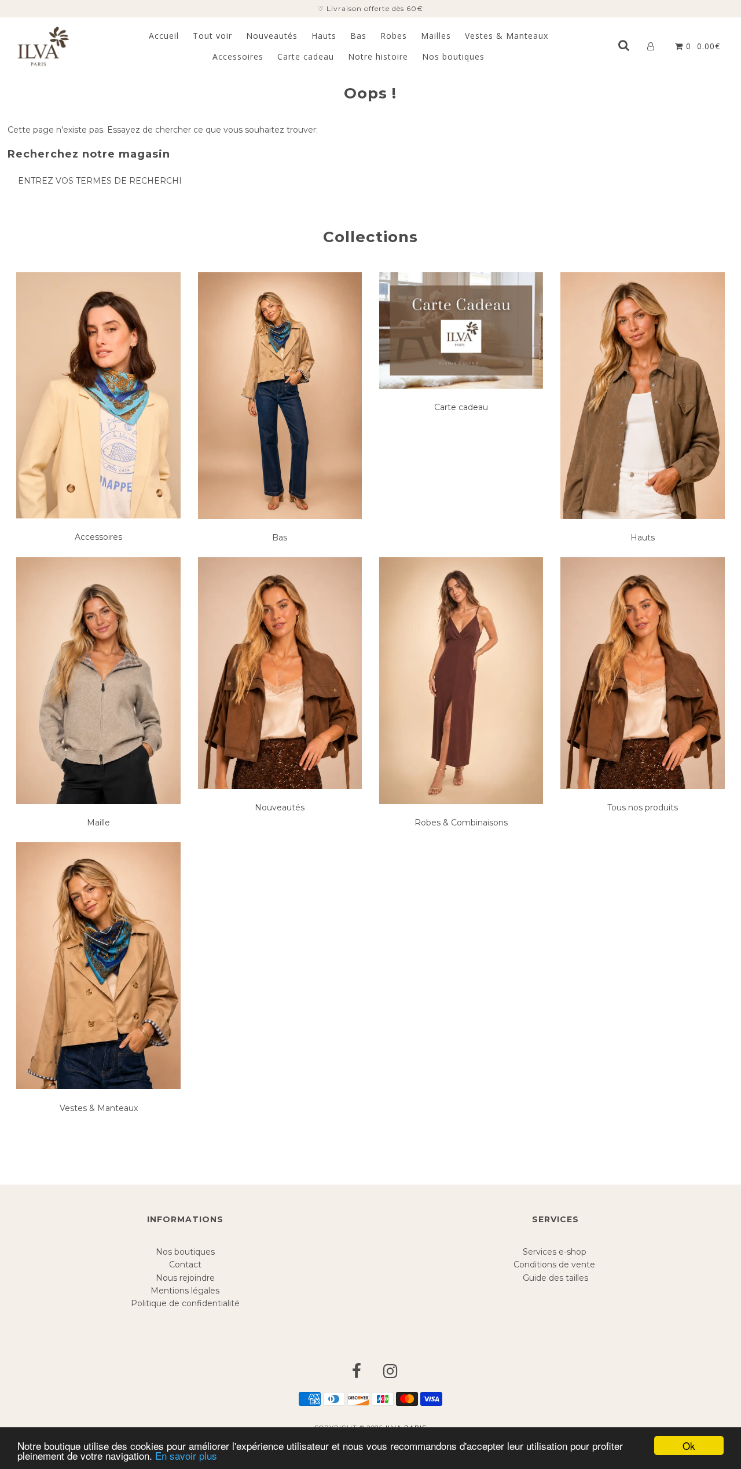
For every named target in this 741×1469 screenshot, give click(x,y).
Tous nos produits (642, 807)
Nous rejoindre (185, 1278)
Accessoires (237, 56)
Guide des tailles (555, 1278)
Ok (689, 1445)
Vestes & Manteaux (506, 35)
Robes (393, 35)
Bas (358, 35)
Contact (185, 1264)
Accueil (164, 35)
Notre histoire (378, 56)
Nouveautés (272, 35)
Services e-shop (556, 1252)
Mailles (436, 35)
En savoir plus (186, 1455)
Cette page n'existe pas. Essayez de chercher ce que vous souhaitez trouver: (163, 130)
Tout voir (212, 35)
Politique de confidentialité (185, 1303)
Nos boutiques (453, 56)
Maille (98, 822)
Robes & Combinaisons (461, 822)
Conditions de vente (555, 1264)
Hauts (323, 35)
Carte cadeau (305, 56)
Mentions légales (185, 1290)
